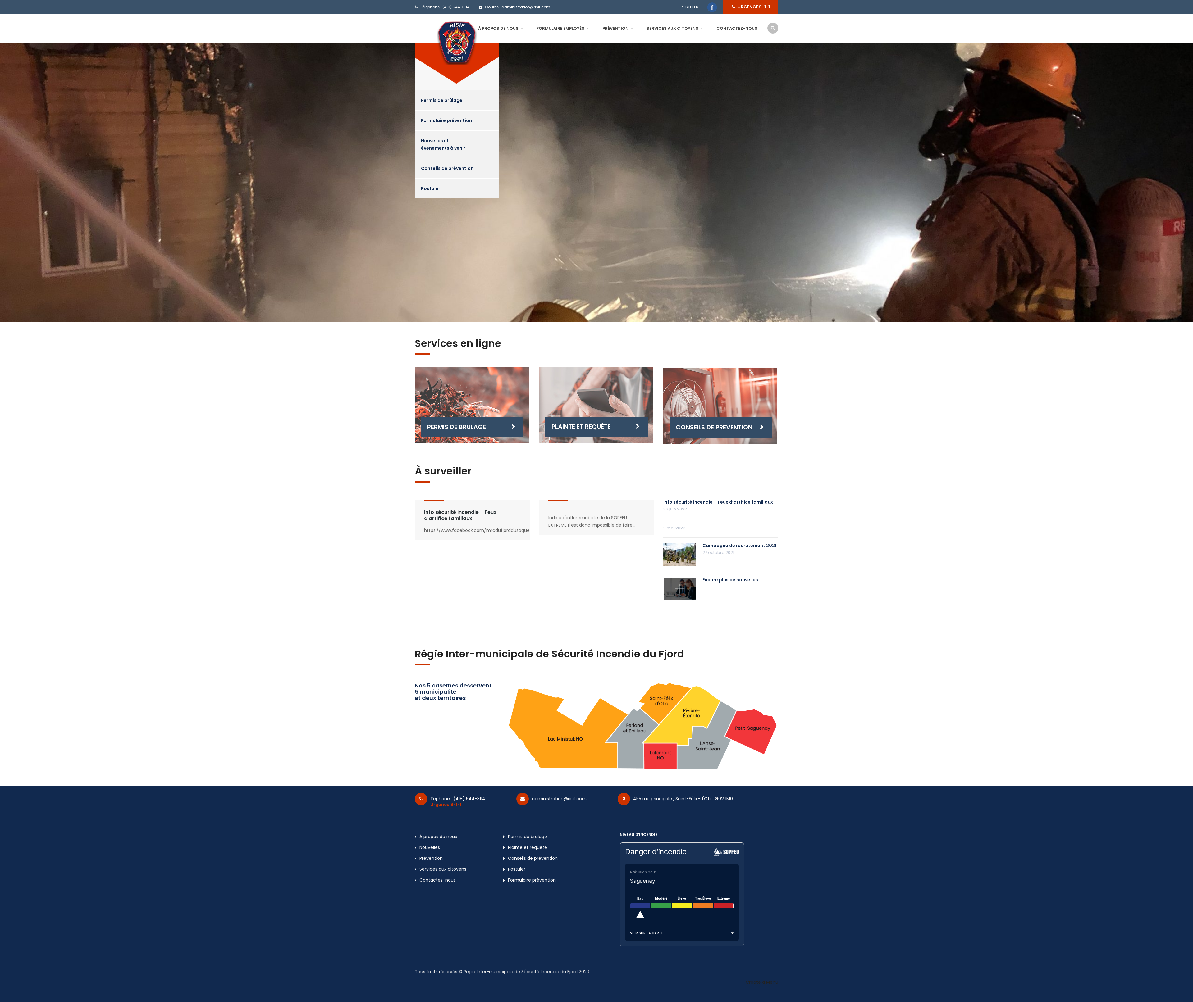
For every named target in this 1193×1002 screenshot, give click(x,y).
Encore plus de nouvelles (730, 580)
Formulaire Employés (560, 28)
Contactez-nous (736, 28)
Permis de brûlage (441, 100)
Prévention (615, 28)
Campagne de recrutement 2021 (739, 545)
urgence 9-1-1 (754, 7)
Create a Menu (762, 982)
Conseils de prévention (447, 168)
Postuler (430, 188)
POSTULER (689, 7)
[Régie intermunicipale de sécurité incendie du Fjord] (457, 42)
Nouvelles (429, 847)
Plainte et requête (581, 426)
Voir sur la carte (646, 933)
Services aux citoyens (672, 28)
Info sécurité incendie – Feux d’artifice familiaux (460, 515)
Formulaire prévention (446, 120)
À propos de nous (498, 28)
